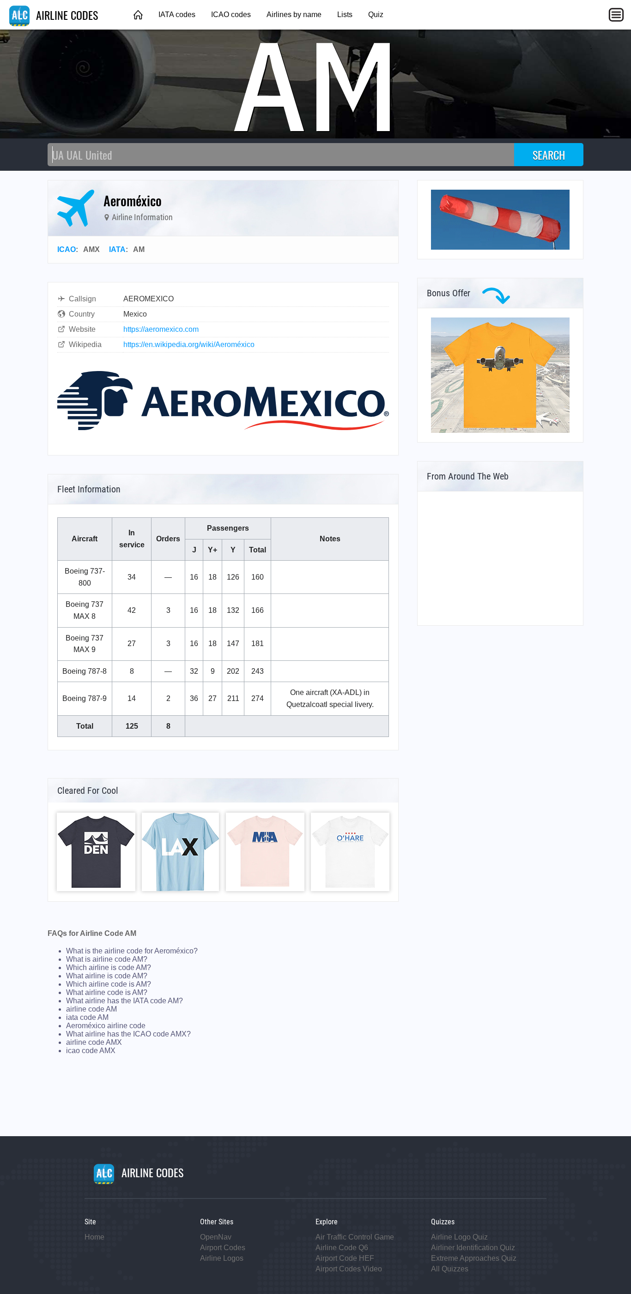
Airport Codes (222, 1248)
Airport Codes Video (349, 1269)
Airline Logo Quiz (459, 1237)
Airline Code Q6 (342, 1248)
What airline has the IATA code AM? (124, 1001)
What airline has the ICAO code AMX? (128, 1034)
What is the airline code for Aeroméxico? (132, 951)
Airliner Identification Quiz (473, 1248)
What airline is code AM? (106, 976)
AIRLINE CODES (65, 14)
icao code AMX (90, 1050)
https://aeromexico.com (161, 329)
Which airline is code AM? (108, 967)
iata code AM (87, 1017)
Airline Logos (221, 1258)
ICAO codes (231, 14)
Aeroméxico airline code (106, 1026)
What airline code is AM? (106, 992)
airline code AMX (94, 1042)
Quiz (375, 14)
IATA (117, 249)
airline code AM (91, 1009)
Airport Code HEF (345, 1258)
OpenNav (215, 1237)
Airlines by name (294, 14)
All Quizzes (449, 1269)
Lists (344, 14)
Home (94, 1237)
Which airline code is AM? (108, 984)
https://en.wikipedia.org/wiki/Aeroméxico (189, 344)
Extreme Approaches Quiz (473, 1258)
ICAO (66, 249)
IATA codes (176, 14)
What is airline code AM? (106, 959)
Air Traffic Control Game (355, 1237)
